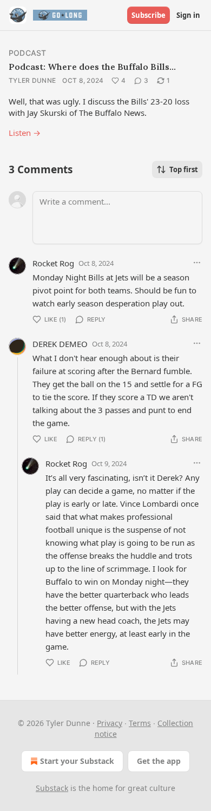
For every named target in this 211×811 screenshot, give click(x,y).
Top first (183, 169)
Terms (140, 723)
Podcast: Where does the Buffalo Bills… (92, 66)
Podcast (27, 52)
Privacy (109, 723)
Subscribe (148, 15)
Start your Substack (77, 761)
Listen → (25, 132)
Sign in (188, 15)
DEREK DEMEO (60, 343)
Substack (52, 788)
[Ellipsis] (197, 262)
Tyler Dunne (32, 80)
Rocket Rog (53, 263)
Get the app (159, 761)
